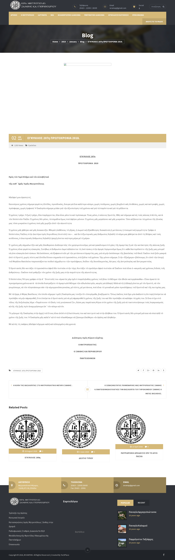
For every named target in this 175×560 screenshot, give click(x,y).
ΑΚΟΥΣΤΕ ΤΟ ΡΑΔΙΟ (154, 21)
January (73, 41)
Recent (141, 502)
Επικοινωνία (14, 544)
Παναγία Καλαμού (138, 525)
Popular (125, 503)
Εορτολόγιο (79, 532)
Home (55, 41)
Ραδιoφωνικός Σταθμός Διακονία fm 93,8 (26, 531)
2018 (63, 41)
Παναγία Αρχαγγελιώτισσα (142, 512)
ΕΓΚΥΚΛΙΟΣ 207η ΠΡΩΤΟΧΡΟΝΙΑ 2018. (27, 371)
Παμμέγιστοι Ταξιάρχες (141, 539)
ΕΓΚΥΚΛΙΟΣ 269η (32, 457)
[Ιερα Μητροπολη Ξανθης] (33, 5)
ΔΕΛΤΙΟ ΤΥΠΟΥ (86, 458)
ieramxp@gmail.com (118, 8)
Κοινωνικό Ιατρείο (17, 517)
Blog (82, 41)
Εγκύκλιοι (32, 145)
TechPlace (65, 555)
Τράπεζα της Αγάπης (18, 513)
